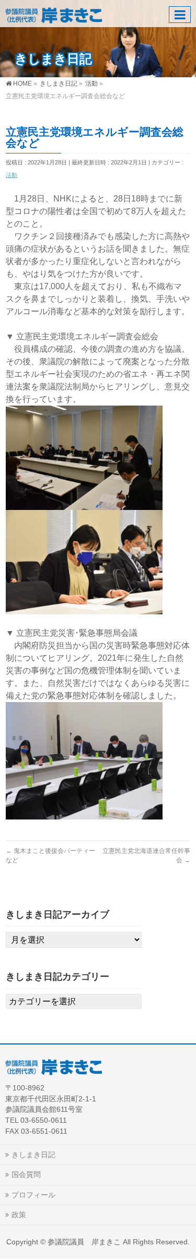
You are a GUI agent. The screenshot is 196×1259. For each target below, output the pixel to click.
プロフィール (33, 1195)
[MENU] (180, 14)
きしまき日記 (33, 1154)
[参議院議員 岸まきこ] (53, 13)
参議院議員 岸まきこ (84, 1242)
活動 (11, 175)
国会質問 (26, 1174)
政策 (18, 1214)
